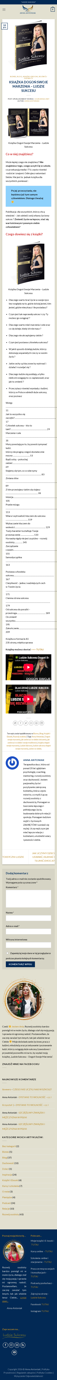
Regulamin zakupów (26, 1372)
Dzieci (5, 1168)
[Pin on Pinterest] (36, 723)
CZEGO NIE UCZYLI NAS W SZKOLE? (32, 1089)
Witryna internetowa (16, 939)
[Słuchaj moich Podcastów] (22, 1345)
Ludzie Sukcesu (26, 745)
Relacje (6, 1208)
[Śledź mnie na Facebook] (5, 1345)
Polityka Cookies (44, 1372)
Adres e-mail (12, 926)
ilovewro (6, 1089)
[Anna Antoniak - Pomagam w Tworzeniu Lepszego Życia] (28, 9)
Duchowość (8, 1163)
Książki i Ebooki (30, 76)
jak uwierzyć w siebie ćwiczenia (33, 739)
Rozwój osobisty (19, 736)
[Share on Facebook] (20, 723)
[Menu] (4, 9)
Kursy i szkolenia (10, 1185)
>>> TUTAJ (37, 649)
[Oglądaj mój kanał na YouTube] (14, 1352)
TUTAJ (35, 1244)
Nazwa (10, 912)
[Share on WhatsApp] (15, 723)
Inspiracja (7, 1174)
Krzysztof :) (8, 1104)
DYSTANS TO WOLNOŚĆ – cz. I (35, 1097)
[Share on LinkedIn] (41, 723)
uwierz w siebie (35, 748)
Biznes (13, 76)
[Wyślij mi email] (17, 1345)
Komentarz (12, 887)
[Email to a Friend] (31, 723)
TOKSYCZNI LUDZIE (13, 856)
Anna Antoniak (31, 101)
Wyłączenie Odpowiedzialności (28, 1376)
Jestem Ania (18, 1026)
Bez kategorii (9, 1146)
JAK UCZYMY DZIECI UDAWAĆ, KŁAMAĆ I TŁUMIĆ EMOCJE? (43, 857)
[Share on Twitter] (25, 723)
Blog (19, 76)
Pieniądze (7, 1197)
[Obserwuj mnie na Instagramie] (11, 1345)
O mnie (5, 1191)
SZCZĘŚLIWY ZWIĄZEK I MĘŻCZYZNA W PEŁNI (23, 1115)
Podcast (6, 1203)
